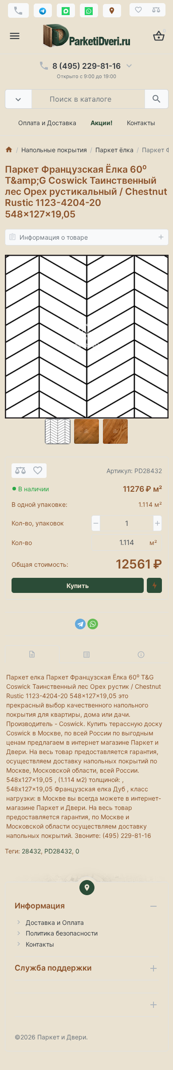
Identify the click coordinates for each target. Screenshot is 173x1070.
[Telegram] (80, 624)
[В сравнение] (20, 470)
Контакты (141, 122)
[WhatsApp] (92, 624)
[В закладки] (38, 470)
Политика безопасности (62, 933)
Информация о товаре (54, 237)
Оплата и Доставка (47, 122)
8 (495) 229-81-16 (86, 66)
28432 (31, 851)
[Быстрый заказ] (154, 585)
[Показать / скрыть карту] (86, 887)
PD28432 (58, 851)
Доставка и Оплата (55, 922)
